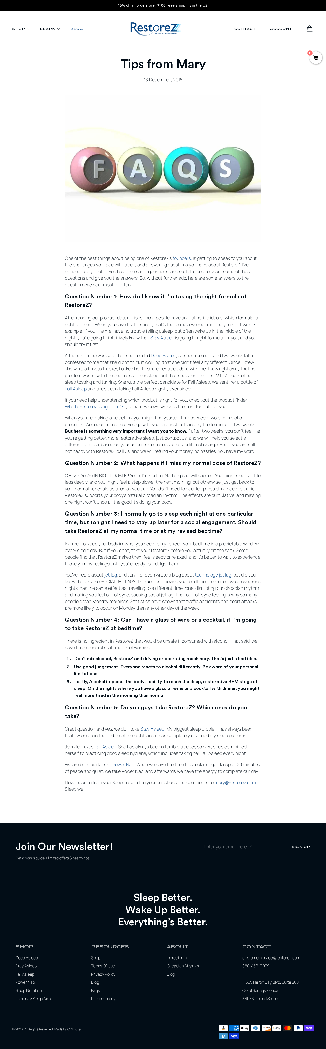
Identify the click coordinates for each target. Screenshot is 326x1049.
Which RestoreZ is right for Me (95, 406)
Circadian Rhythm (183, 966)
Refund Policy (103, 998)
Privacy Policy (103, 974)
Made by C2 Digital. (68, 1029)
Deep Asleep (163, 355)
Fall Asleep (76, 389)
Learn (48, 29)
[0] (315, 58)
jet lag (110, 575)
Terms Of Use (103, 966)
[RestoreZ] (155, 29)
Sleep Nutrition (29, 990)
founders (182, 258)
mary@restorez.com (235, 782)
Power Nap (123, 764)
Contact (245, 29)
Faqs (95, 990)
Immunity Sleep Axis (33, 998)
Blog (76, 29)
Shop (18, 29)
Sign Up (301, 847)
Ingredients (177, 958)
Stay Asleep (162, 338)
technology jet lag (213, 575)
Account (281, 29)
